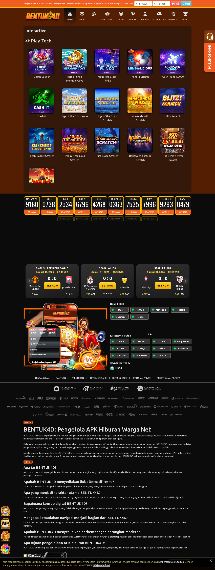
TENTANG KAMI (42, 381)
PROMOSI (173, 20)
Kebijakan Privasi (101, 565)
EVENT (185, 20)
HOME (70, 20)
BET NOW (52, 285)
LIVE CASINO (107, 20)
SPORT (120, 20)
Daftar (186, 3)
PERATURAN (78, 381)
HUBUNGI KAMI (119, 381)
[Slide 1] (104, 293)
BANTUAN (61, 381)
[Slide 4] (111, 293)
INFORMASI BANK (98, 381)
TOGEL (82, 20)
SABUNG (133, 20)
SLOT (94, 20)
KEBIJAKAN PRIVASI (142, 381)
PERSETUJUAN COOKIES (168, 381)
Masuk (175, 3)
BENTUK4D (29, 438)
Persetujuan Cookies (173, 562)
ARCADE (145, 20)
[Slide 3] (108, 293)
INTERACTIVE (159, 20)
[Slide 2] (106, 293)
